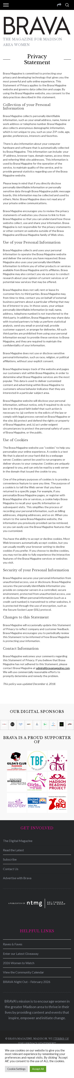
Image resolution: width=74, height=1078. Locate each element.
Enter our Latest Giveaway (20, 953)
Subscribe (10, 859)
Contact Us (10, 869)
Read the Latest (13, 850)
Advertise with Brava (17, 878)
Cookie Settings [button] (16, 1068)
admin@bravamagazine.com (53, 668)
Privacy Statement (41, 1043)
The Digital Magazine (17, 841)
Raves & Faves (12, 944)
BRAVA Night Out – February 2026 (26, 982)
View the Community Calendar (23, 972)
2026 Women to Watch (18, 963)
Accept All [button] (38, 1068)
